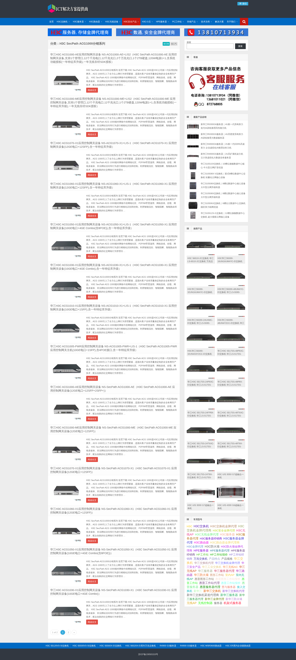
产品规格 (226, 558)
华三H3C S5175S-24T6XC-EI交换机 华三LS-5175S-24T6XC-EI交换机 (200, 446)
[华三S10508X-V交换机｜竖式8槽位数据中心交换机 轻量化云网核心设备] (193, 176)
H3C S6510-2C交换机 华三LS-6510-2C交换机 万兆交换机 (200, 261)
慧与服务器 (229, 587)
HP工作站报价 (219, 554)
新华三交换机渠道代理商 (203, 595)
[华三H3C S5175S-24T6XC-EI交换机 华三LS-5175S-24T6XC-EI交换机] (201, 440)
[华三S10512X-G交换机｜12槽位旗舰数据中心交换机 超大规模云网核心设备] (193, 215)
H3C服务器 (78, 21)
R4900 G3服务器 (168, 645)
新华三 (198, 591)
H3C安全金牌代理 (224, 530)
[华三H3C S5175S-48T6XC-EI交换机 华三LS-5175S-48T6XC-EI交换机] (231, 409)
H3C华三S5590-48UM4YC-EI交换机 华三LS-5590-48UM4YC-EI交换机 (231, 292)
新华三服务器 (229, 595)
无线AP (192, 603)
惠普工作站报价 (230, 583)
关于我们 (231, 21)
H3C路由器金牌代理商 (225, 542)
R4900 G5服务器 (188, 645)
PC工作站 (177, 21)
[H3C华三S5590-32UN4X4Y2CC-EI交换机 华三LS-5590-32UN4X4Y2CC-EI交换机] (201, 347)
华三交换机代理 (204, 562)
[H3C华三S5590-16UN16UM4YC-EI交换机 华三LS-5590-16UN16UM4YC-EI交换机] (231, 255)
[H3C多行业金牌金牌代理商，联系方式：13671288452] (216, 35)
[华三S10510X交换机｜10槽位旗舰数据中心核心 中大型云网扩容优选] (193, 166)
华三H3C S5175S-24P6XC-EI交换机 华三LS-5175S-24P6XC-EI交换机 (200, 384)
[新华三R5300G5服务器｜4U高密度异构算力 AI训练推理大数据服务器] (193, 136)
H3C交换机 (62, 21)
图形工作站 (217, 574)
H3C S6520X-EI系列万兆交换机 (140, 645)
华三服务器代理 (224, 570)
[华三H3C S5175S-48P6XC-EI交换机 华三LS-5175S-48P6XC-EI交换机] (231, 347)
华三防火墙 (201, 574)
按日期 (166, 44)
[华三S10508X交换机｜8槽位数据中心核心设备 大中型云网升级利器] (193, 186)
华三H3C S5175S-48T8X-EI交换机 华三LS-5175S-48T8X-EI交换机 (230, 446)
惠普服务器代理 (210, 587)
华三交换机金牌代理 (227, 562)
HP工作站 (202, 554)
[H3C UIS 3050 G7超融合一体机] (231, 471)
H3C (189, 526)
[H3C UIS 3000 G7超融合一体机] (201, 502)
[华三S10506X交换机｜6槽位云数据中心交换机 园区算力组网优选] (193, 205)
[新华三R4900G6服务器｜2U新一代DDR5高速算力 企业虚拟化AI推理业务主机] (193, 146)
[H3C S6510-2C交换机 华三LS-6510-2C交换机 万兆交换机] (201, 255)
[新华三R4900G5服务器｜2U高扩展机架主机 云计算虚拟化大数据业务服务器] (193, 156)
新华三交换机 (212, 591)
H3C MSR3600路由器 (211, 645)
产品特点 (214, 558)
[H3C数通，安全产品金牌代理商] (148, 35)
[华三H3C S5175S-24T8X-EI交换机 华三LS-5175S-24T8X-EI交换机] (201, 471)
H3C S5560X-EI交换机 (110, 645)
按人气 (174, 44)
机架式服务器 (232, 603)
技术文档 (205, 21)
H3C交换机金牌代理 (223, 526)
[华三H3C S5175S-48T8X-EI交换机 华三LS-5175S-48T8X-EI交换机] (231, 440)
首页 (51, 21)
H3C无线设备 (111, 21)
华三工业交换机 (211, 566)
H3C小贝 (146, 21)
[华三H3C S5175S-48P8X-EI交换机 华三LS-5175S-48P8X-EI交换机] (231, 378)
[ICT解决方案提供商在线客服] (216, 108)
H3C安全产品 (130, 21)
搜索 (189, 42)
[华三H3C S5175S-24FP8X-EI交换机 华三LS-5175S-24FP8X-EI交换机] (201, 409)
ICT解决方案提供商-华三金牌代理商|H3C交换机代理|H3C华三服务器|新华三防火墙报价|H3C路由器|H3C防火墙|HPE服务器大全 (68, 8)
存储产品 (191, 21)
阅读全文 (92, 90)
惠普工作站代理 (209, 583)
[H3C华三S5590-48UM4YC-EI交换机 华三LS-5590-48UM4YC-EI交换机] (231, 285)
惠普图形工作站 (204, 579)
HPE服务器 (161, 21)
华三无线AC (230, 566)
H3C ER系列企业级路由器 (238, 645)
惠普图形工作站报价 (227, 579)
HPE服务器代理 (220, 550)
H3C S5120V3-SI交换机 (57, 645)
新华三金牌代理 (214, 599)
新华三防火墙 (234, 599)
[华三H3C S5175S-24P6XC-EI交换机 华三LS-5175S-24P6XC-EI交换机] (201, 378)
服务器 (218, 603)
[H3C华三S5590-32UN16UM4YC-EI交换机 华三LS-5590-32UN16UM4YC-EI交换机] (201, 285)
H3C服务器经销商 (211, 538)
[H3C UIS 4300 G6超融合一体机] (231, 502)
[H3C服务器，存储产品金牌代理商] (80, 35)
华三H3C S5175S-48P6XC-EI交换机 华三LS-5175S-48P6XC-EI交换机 (231, 354)
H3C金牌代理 (195, 546)
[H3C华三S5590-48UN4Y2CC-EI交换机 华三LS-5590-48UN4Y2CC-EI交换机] (231, 316)
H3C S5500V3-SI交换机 (84, 645)
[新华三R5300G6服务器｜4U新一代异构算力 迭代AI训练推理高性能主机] (193, 126)
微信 (244, 3)
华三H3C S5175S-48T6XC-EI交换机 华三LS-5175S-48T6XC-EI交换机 (231, 415)
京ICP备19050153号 (148, 654)
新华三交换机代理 (233, 591)
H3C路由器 (94, 21)
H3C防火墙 (212, 546)
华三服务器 (205, 570)
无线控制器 (205, 603)
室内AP (229, 574)
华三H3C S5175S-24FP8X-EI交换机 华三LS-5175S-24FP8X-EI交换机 (200, 415)
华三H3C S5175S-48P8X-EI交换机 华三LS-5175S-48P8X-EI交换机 (230, 384)
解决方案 (219, 21)
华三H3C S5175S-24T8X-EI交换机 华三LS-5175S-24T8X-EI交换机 (199, 477)
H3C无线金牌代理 (207, 534)
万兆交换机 (201, 558)
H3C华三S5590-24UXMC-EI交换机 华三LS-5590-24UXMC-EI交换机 (200, 323)
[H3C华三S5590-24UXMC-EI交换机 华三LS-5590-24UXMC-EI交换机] (201, 316)
